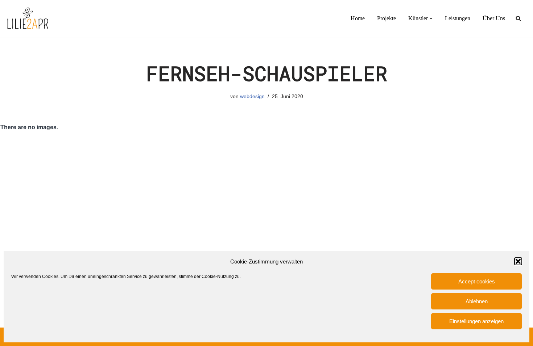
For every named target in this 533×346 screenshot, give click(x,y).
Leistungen (457, 18)
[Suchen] (518, 18)
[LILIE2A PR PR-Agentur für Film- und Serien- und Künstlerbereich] (27, 18)
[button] (518, 261)
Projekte (386, 18)
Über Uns (494, 18)
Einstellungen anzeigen (476, 321)
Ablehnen (477, 301)
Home (358, 18)
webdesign (252, 96)
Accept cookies (476, 281)
